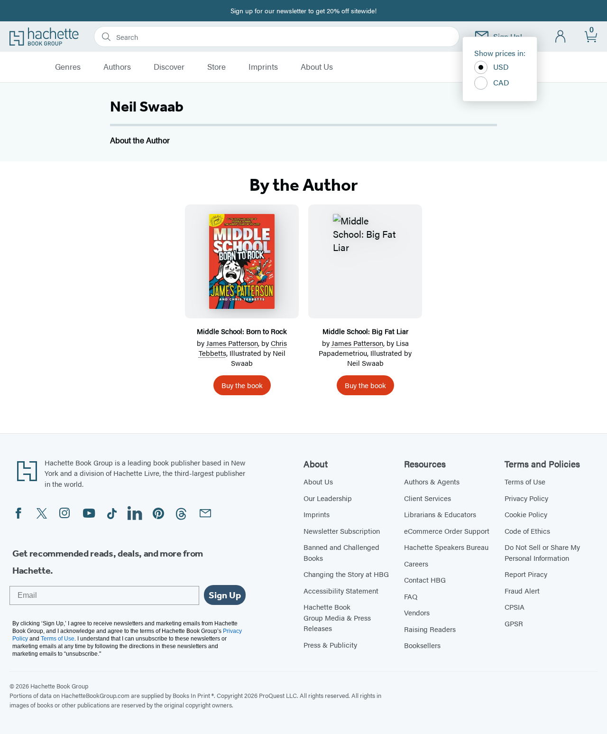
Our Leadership (328, 498)
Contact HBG (425, 580)
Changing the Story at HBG (346, 574)
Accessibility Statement (341, 590)
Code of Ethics (527, 531)
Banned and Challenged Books (341, 552)
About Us (317, 67)
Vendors (417, 612)
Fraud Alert (522, 590)
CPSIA (514, 607)
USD (501, 66)
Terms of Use (525, 481)
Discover (169, 67)
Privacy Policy (526, 498)
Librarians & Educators (440, 514)
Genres (68, 67)
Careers (416, 563)
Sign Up (225, 595)
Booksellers (422, 645)
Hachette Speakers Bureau (446, 547)
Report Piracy (526, 574)
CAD (501, 82)
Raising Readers (430, 629)
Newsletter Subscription (342, 531)
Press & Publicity (330, 645)
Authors (117, 67)
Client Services (427, 498)
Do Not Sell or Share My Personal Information (542, 552)
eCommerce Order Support (446, 531)
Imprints (263, 67)
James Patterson (232, 343)
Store (216, 67)
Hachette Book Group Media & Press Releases (337, 617)
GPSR (514, 623)
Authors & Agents (432, 481)
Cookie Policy (526, 514)
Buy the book (242, 385)
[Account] (560, 36)
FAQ (410, 596)
